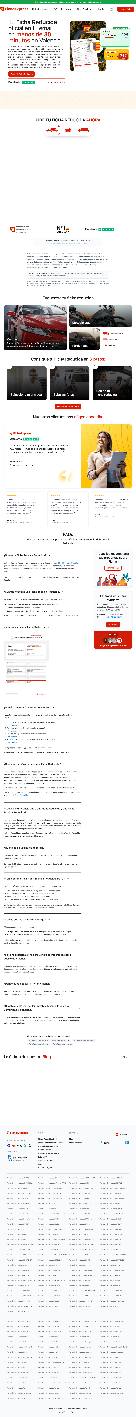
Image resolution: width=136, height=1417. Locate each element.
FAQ (55, 9)
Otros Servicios (44, 1150)
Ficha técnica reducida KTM (79, 1234)
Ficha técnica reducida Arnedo (79, 1326)
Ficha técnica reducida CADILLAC (81, 1188)
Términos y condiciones (77, 1408)
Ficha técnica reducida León (79, 1362)
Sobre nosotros (75, 1143)
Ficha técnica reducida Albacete (49, 1321)
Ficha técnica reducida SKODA (110, 1285)
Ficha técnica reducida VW (109, 1306)
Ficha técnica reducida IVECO (79, 1224)
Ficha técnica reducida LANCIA (111, 1239)
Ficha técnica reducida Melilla (17, 1372)
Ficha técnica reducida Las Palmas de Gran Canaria (52, 1362)
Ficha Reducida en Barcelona (84, 1040)
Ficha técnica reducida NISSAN (18, 1265)
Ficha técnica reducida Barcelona (111, 1331)
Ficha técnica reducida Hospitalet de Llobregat (21, 1357)
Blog (71, 1139)
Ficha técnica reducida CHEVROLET (112, 1188)
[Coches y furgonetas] (52, 130)
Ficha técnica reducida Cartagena (81, 1342)
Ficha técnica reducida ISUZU (48, 1224)
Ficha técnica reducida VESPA (48, 1306)
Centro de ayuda (45, 1168)
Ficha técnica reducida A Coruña (18, 1321)
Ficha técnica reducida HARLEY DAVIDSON (52, 1214)
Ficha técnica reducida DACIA (110, 1193)
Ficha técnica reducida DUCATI (80, 1203)
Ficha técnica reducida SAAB (110, 1280)
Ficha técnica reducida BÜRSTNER (50, 1188)
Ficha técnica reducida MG (78, 1255)
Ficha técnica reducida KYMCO (111, 1234)
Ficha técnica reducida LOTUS (110, 1244)
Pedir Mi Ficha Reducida (22, 74)
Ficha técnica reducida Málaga (110, 1367)
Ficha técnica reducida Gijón (48, 1352)
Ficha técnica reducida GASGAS (111, 1209)
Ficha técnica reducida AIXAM (48, 1178)
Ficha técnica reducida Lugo (48, 1367)
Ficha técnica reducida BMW (17, 1188)
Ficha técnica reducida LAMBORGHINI (51, 1239)
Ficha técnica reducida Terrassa (49, 1388)
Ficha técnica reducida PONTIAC (18, 1275)
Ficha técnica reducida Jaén (17, 1362)
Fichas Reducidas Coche (48, 1139)
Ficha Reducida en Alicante (38, 1040)
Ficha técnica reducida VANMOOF (81, 1301)
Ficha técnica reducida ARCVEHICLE (20, 1183)
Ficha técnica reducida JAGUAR (111, 1224)
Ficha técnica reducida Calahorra (18, 1342)
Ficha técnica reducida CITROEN (49, 1193)
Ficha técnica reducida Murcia (110, 1372)
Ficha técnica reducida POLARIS (80, 1270)
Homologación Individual (48, 1153)
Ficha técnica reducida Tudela (48, 1393)
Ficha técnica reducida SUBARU (111, 1291)
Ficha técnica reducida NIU (47, 1265)
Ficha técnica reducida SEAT (79, 1285)
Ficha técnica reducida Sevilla (110, 1383)
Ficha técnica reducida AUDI (79, 1183)
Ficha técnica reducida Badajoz (18, 1331)
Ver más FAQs (113, 568)
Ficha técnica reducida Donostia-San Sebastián (114, 1347)
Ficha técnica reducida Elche (17, 1352)
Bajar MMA (42, 1157)
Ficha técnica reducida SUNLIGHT (19, 1296)
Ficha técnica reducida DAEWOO (18, 1198)
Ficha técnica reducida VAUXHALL (112, 1301)
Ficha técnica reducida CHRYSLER (19, 1193)
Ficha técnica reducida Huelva (48, 1357)
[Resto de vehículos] (83, 130)
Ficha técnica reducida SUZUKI (49, 1296)
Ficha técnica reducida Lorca (17, 1367)
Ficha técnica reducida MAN (48, 1250)
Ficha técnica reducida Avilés (110, 1326)
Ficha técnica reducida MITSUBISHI (50, 1260)
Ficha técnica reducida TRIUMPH (49, 1301)
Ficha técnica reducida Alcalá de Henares (83, 1321)
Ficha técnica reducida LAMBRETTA (81, 1239)
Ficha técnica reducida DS (47, 1203)
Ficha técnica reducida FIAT (47, 1209)
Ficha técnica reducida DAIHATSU (50, 1198)
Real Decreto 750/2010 (68, 563)
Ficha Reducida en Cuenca (62, 1044)
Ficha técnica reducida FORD (79, 1209)
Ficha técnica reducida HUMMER (111, 1214)
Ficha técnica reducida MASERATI (81, 1250)
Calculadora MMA (45, 1161)
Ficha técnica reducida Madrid (79, 1367)
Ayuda (101, 9)
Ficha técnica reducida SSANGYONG (82, 1291)
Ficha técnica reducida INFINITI (18, 1224)
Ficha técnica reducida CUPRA (79, 1193)
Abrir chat (113, 624)
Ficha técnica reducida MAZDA (111, 1250)
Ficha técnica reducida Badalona (49, 1331)
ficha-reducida (10, 1098)
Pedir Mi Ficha (125, 9)
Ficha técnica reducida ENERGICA (112, 1203)
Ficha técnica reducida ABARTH (18, 1178)
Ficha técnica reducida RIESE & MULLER (21, 1280)
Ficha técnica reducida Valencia (80, 1393)
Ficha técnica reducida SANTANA (18, 1285)
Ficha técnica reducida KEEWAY (111, 1229)
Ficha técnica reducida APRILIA (111, 1178)
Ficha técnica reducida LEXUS (48, 1244)
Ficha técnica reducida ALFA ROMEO (82, 1178)
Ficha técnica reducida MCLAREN (18, 1255)
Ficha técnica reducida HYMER (49, 1219)
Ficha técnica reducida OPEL (110, 1265)
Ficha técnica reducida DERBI (79, 1198)
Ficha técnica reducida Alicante (18, 1326)
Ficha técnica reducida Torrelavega (19, 1393)
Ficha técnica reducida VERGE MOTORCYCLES (21, 1306)
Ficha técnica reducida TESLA (110, 1296)
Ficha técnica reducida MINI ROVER (19, 1260)
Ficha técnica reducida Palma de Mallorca (83, 1378)
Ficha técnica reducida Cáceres (80, 1337)
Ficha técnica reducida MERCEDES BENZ (52, 1255)
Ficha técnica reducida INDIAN (110, 1219)
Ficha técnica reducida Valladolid (111, 1393)
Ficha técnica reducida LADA (17, 1239)
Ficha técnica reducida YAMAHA (18, 1311)
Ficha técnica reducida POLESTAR (112, 1270)
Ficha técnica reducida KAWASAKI (81, 1229)
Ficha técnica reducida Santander (81, 1383)
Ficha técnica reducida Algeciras (111, 1321)
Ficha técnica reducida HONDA (80, 1214)
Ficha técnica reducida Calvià (48, 1342)
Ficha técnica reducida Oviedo (48, 1378)
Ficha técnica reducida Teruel (79, 1388)
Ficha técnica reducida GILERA (18, 1214)
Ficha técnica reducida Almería (49, 1326)
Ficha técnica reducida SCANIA (49, 1285)
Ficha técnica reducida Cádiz (110, 1337)
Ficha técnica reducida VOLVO (79, 1306)
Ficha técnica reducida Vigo (16, 1398)
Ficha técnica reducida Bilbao (17, 1337)
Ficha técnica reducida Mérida (48, 1372)
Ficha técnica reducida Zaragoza (80, 1398)
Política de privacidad (57, 1408)
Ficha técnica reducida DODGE (18, 1203)
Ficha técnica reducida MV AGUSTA (112, 1260)
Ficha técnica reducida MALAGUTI (19, 1250)
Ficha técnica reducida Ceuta (110, 1342)
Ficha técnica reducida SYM (79, 1296)
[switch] (71, 211)
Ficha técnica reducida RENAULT (80, 1275)
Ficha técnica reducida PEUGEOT (18, 1270)
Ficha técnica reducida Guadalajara (112, 1352)
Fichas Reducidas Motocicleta (50, 1143)
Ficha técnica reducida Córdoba (49, 1347)
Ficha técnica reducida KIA (16, 1234)
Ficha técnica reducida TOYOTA (18, 1301)
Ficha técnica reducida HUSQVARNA (20, 1219)
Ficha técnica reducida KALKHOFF (50, 1229)
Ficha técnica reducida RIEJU (110, 1275)
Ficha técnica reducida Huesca (80, 1357)
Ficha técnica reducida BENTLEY (111, 1183)
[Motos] (68, 130)
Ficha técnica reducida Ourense (18, 1378)
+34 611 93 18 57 (114, 617)
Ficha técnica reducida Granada (80, 1352)
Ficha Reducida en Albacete (39, 1044)
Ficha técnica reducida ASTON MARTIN (52, 1183)
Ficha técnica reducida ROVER (79, 1280)
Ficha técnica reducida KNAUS (49, 1234)
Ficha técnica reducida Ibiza (110, 1357)
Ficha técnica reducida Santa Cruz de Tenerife (52, 1383)
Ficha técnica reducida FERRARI (18, 1209)
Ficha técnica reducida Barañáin (80, 1331)
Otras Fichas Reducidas (48, 1146)
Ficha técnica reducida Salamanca (19, 1383)
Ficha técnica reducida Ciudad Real (19, 1347)
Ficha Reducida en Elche (60, 1040)
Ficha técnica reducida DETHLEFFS (112, 1198)
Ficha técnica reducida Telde (17, 1388)
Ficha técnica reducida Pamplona (111, 1378)
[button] (42, 555)
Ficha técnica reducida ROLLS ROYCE (51, 1280)
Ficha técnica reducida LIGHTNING (81, 1244)
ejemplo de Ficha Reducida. (17, 795)
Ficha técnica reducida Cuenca (80, 1347)
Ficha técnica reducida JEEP (17, 1229)
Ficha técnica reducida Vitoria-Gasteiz (51, 1398)
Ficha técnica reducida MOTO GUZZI (82, 1260)
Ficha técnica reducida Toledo (110, 1388)
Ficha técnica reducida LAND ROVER (20, 1244)
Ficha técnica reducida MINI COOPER (113, 1255)
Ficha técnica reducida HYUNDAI (80, 1219)
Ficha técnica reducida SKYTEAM (18, 1291)
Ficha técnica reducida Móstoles (80, 1372)
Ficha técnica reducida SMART (49, 1291)
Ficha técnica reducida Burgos (48, 1337)
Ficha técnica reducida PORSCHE (50, 1275)
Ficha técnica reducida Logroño (111, 1362)
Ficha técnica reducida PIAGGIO (49, 1270)
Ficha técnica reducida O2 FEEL (80, 1265)
